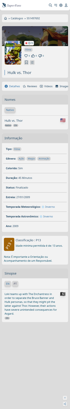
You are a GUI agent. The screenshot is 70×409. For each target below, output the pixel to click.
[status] (26, 62)
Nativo (10, 110)
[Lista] (32, 62)
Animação (44, 158)
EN (7, 284)
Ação (21, 158)
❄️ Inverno (48, 207)
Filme (28, 49)
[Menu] (56, 5)
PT (15, 284)
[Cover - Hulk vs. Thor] (13, 53)
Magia (31, 158)
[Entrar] (66, 5)
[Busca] (50, 5)
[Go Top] (65, 397)
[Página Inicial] (5, 18)
